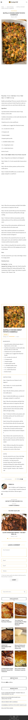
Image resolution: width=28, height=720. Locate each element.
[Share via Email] (22, 479)
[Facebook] (11, 716)
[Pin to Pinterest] (20, 479)
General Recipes (10, 7)
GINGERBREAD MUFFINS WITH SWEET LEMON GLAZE (13, 705)
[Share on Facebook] (17, 479)
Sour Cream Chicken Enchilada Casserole (20, 669)
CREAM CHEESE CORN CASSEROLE (9, 702)
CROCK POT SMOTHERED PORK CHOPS (6, 647)
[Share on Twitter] (19, 479)
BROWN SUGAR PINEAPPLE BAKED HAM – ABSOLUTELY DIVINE (11, 698)
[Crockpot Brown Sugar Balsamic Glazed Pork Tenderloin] (7, 659)
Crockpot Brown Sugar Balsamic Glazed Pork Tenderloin (7, 670)
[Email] (14, 716)
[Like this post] (16, 479)
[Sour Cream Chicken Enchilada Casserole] (21, 659)
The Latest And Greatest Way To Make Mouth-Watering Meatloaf (20, 622)
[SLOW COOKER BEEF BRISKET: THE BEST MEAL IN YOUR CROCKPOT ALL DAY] (14, 522)
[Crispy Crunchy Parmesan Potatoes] (7, 610)
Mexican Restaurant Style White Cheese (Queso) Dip (20, 647)
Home (2, 7)
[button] (2, 526)
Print (6, 334)
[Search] (26, 2)
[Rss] (17, 716)
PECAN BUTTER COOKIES (7, 708)
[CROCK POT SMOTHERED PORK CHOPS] (7, 635)
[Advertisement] (14, 80)
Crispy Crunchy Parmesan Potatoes (6, 621)
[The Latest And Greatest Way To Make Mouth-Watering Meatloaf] (21, 610)
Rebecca (11, 484)
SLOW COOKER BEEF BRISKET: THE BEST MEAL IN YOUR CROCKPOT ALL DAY (13, 693)
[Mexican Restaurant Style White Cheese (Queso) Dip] (21, 635)
